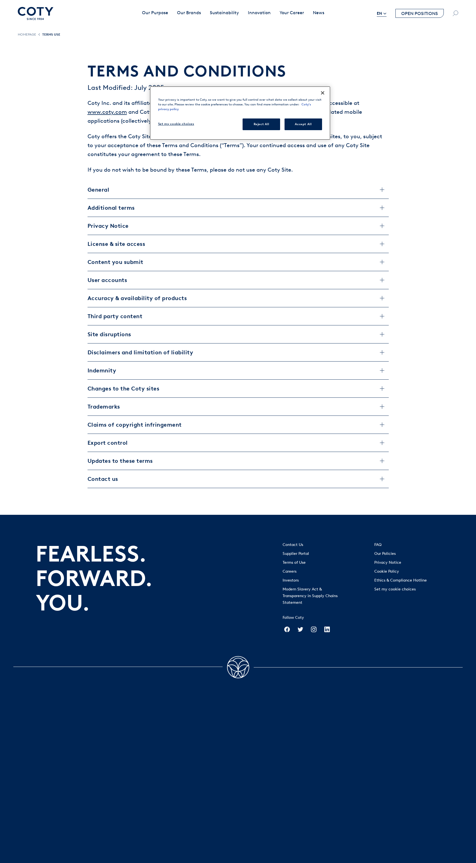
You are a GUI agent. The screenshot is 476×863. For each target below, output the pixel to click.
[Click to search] (455, 13)
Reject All (261, 124)
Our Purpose (155, 12)
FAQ (378, 544)
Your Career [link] (292, 12)
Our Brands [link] (189, 12)
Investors (291, 580)
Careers (289, 571)
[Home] (35, 13)
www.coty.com (107, 111)
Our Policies (385, 553)
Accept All (303, 124)
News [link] (318, 12)
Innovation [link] (259, 12)
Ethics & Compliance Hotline (400, 580)
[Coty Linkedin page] (327, 629)
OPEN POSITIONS (419, 13)
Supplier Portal (296, 553)
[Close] (322, 93)
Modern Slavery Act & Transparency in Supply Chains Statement (310, 596)
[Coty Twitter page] (300, 629)
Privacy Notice (387, 562)
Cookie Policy (386, 571)
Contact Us (293, 544)
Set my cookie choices (395, 589)
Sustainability (224, 12)
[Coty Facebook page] (287, 629)
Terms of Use (294, 562)
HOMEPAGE (27, 34)
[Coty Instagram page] (313, 629)
